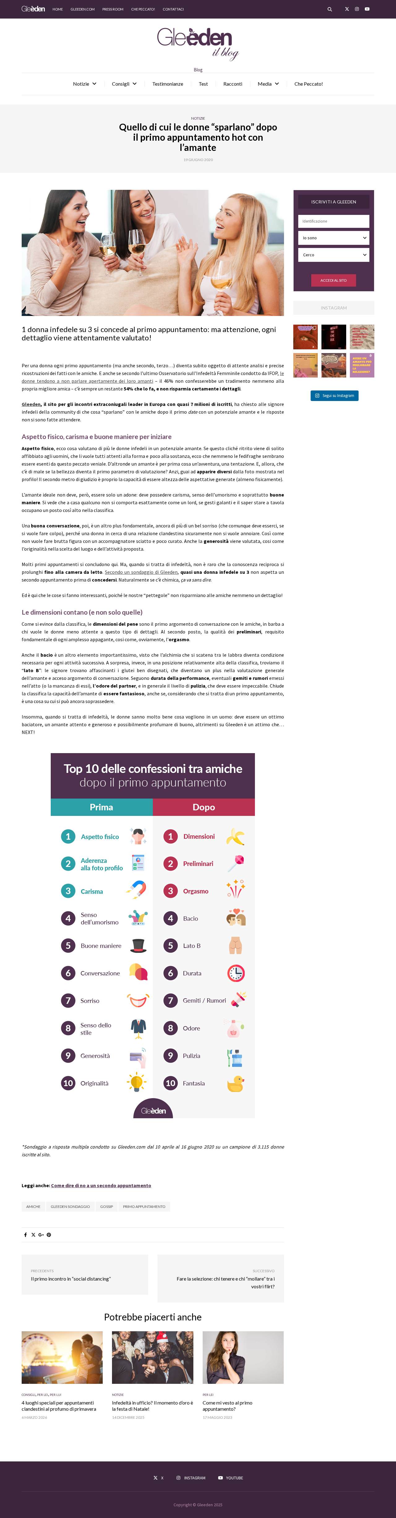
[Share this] (25, 1235)
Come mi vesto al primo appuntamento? (227, 1405)
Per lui (55, 1394)
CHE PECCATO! (143, 9)
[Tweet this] (33, 1235)
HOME (58, 9)
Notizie (81, 84)
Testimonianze (167, 84)
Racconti (232, 84)
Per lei (42, 1394)
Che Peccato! (309, 84)
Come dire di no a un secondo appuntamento (101, 1185)
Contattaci (173, 9)
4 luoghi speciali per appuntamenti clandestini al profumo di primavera (59, 1405)
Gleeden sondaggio (70, 1206)
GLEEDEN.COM (83, 9)
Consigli (120, 84)
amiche (33, 1206)
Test (203, 84)
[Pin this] (49, 1235)
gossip (106, 1206)
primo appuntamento (144, 1206)
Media (265, 84)
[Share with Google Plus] (41, 1235)
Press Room (112, 9)
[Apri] (305, 337)
